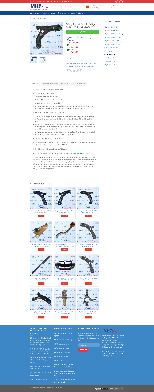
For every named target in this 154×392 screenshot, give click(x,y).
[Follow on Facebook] (116, 1)
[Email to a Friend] (74, 70)
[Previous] (33, 38)
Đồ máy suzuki (109, 58)
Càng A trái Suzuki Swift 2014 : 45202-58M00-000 (88, 279)
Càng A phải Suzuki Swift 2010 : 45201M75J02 (41, 312)
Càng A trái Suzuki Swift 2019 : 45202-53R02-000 (88, 211)
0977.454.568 (74, 42)
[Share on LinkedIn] (80, 70)
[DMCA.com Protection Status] (101, 388)
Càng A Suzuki (91, 66)
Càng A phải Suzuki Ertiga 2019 (77, 66)
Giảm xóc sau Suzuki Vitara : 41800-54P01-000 (41, 279)
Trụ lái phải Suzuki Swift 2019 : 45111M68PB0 (88, 312)
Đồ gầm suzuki (42, 19)
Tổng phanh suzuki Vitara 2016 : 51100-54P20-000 (64, 312)
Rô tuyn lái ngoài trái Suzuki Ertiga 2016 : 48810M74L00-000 (64, 245)
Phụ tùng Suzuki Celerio (112, 37)
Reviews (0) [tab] (65, 83)
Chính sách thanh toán (61, 356)
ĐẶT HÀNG (82, 32)
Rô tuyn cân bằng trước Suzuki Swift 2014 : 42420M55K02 (41, 245)
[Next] (60, 38)
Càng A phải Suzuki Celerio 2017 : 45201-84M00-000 (64, 211)
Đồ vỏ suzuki (108, 51)
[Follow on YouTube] (122, 1)
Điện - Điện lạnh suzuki (112, 47)
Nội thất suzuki (109, 61)
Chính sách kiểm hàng (61, 348)
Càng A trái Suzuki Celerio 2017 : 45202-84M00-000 (41, 211)
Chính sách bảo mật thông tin (64, 340)
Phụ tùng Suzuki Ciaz (111, 41)
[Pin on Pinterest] (77, 70)
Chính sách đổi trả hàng (62, 352)
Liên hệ (41, 216)
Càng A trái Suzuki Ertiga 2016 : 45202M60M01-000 (88, 245)
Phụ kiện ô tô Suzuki (111, 65)
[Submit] (87, 7)
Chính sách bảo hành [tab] (79, 83)
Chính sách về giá (60, 360)
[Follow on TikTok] (119, 1)
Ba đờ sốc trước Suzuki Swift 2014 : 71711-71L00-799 (64, 279)
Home (32, 19)
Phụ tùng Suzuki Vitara (112, 44)
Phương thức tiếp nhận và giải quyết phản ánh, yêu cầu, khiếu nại (64, 373)
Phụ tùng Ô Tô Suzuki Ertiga (114, 34)
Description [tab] (35, 83)
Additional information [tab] (50, 83)
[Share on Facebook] (67, 70)
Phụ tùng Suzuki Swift (111, 30)
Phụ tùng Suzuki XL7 (111, 27)
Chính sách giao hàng (61, 344)
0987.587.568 (74, 52)
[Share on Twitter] (70, 70)
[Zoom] (32, 52)
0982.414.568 (74, 47)
